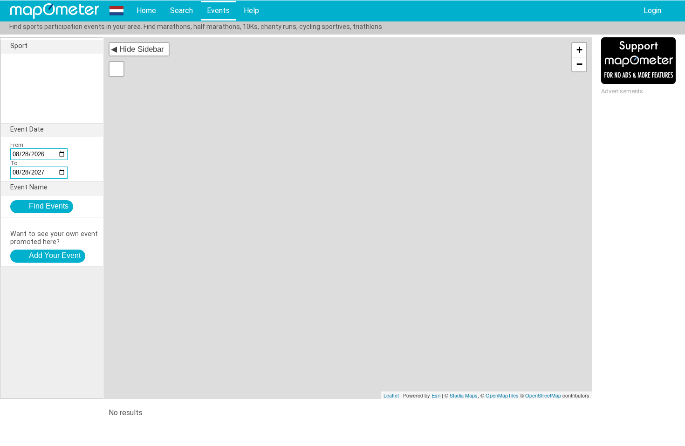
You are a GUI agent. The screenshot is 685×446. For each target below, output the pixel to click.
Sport (18, 46)
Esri (436, 395)
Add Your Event (55, 255)
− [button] (579, 64)
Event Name (29, 187)
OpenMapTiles (502, 395)
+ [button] (579, 50)
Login (652, 10)
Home (146, 10)
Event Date (27, 129)
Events (218, 10)
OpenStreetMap (543, 395)
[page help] (674, 11)
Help (251, 10)
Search (181, 10)
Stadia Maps (464, 395)
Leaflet (391, 395)
